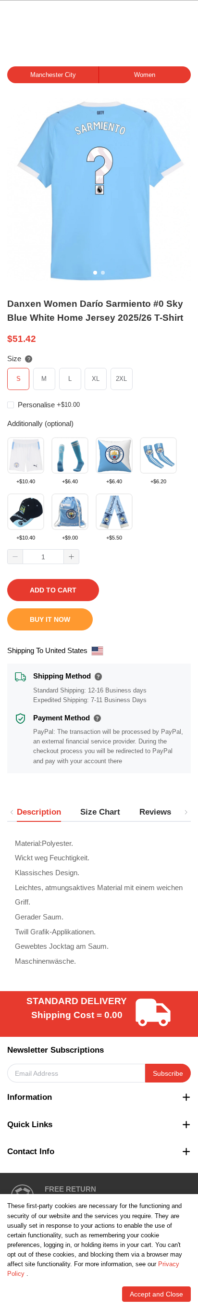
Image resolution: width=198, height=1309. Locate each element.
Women (144, 74)
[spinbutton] (43, 557)
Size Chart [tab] (100, 812)
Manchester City (53, 74)
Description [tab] (39, 812)
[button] (15, 557)
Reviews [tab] (155, 812)
